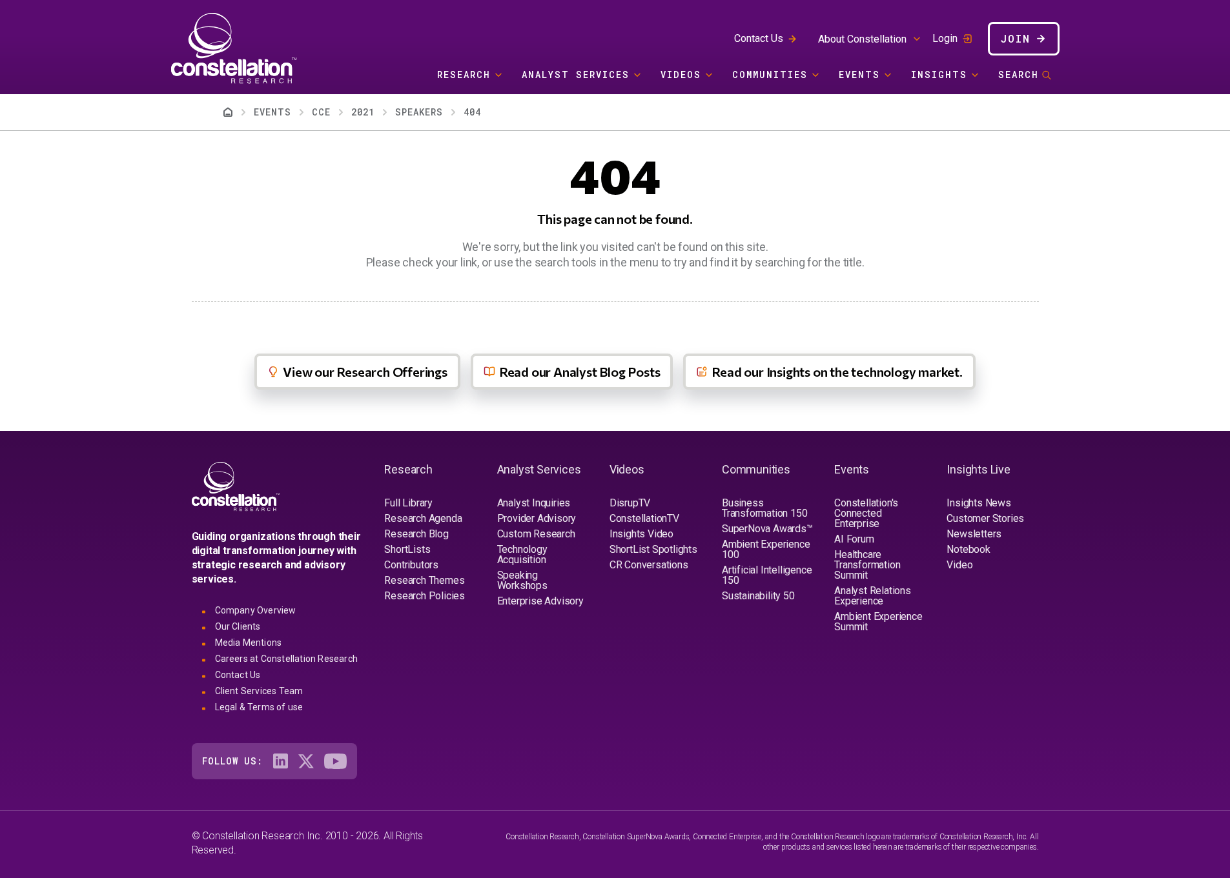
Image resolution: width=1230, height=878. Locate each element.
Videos (681, 74)
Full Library (408, 503)
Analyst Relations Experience (872, 595)
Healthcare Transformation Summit (867, 564)
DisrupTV (630, 503)
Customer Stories (985, 518)
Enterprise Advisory (540, 601)
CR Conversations (649, 565)
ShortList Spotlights (653, 549)
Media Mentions (248, 642)
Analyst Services (576, 74)
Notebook (968, 549)
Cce (321, 112)
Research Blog (416, 534)
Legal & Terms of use (259, 707)
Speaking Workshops (522, 580)
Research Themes (424, 580)
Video (959, 565)
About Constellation (862, 39)
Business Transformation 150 (764, 508)
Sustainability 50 (758, 596)
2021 (362, 112)
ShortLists (407, 549)
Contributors (411, 565)
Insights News (978, 503)
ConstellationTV (644, 518)
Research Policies (424, 596)
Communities (770, 74)
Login (945, 39)
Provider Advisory (537, 518)
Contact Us (758, 38)
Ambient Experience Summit (878, 621)
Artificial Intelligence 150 (767, 575)
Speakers (419, 112)
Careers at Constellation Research (286, 659)
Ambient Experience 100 (766, 549)
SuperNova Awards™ (767, 529)
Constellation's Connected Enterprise (866, 513)
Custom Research (536, 534)
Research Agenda (423, 518)
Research (464, 74)
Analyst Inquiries (534, 503)
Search (1018, 74)
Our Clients (238, 626)
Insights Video (641, 534)
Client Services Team (259, 691)
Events (859, 74)
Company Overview (255, 610)
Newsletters (974, 534)
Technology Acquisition (522, 554)
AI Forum (854, 539)
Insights (939, 74)
